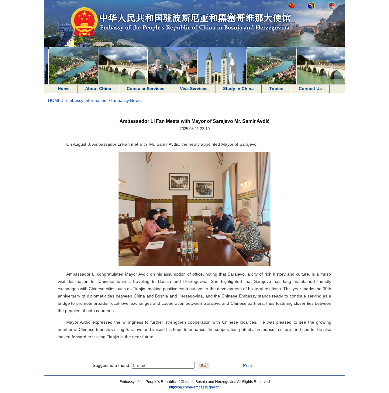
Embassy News (126, 100)
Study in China (238, 88)
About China (98, 88)
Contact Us (310, 88)
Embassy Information (86, 100)
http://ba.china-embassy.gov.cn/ (194, 387)
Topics (276, 88)
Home (64, 88)
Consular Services (145, 88)
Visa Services (194, 88)
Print (247, 365)
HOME (54, 100)
